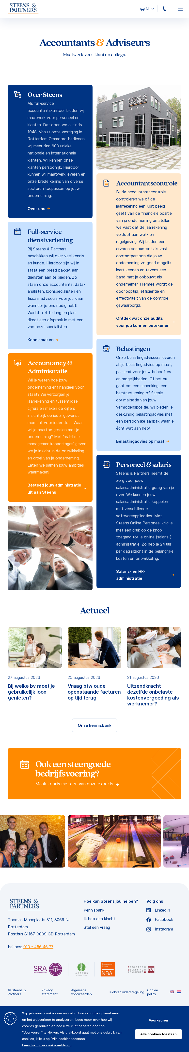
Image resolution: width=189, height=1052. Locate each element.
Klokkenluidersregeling (127, 992)
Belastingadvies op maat (140, 441)
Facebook (164, 919)
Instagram (164, 929)
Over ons (36, 208)
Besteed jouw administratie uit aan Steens (54, 489)
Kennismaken (41, 339)
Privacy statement (50, 992)
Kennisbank (94, 910)
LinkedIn (162, 910)
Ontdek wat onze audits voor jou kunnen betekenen (143, 322)
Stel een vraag (97, 927)
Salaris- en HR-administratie (130, 575)
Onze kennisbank (94, 725)
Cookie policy (152, 992)
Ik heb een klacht (99, 918)
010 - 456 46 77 (38, 946)
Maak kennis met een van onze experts (74, 783)
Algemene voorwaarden (81, 992)
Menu (180, 9)
